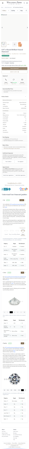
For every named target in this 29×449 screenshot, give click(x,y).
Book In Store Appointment (8, 175)
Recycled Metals (5, 436)
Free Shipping (15, 436)
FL (25, 390)
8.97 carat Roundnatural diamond (17, 204)
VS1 (11, 390)
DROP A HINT (13, 72)
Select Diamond (14, 68)
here (6, 207)
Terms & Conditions (7, 443)
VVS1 (19, 390)
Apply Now (12, 62)
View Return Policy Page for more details (12, 148)
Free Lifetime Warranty (17, 434)
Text (11, 82)
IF (22, 390)
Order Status (15, 431)
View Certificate (8, 161)
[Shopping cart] (27, 3)
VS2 (7, 390)
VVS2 (15, 390)
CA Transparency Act (14, 445)
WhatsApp (15, 82)
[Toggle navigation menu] (2, 3)
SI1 (4, 390)
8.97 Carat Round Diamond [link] (18, 7)
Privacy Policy (14, 443)
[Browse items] (8, 10)
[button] (2, 3)
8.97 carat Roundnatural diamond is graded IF (14, 347)
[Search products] (24, 2)
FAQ (14, 439)
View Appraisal (20, 161)
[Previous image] (2, 27)
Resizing (14, 433)
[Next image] (27, 27)
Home (2, 7)
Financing (15, 438)
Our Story (4, 431)
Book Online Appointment (20, 175)
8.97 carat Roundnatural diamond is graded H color (15, 276)
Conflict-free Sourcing (6, 434)
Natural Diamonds (8, 7)
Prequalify (7, 62)
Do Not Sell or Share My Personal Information (14, 444)
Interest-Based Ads (21, 443)
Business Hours (5, 433)
